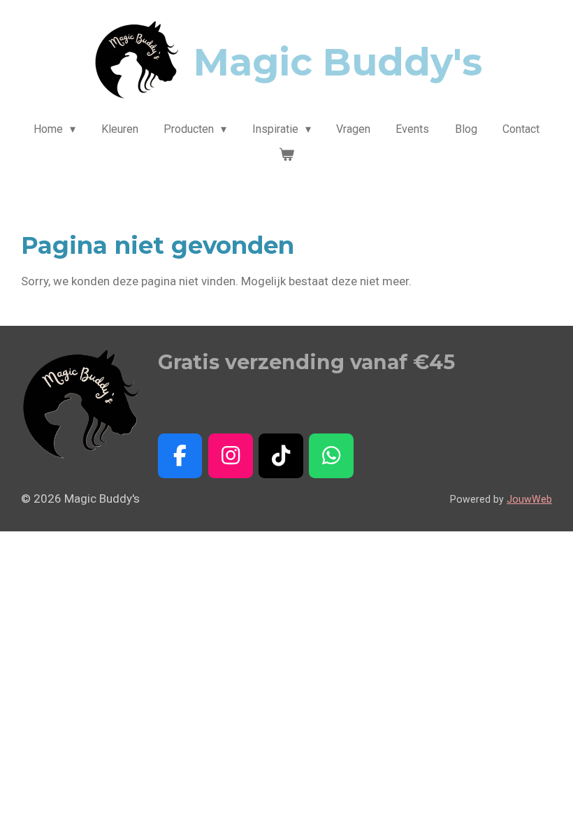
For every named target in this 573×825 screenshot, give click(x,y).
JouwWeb (529, 499)
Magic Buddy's (338, 62)
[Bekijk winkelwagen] (286, 154)
